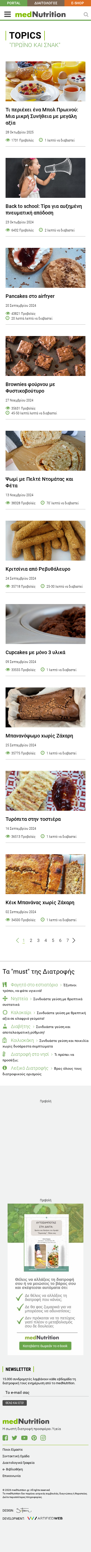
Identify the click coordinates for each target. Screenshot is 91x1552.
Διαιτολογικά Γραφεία (18, 1463)
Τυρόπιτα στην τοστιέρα (33, 819)
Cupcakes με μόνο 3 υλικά (35, 652)
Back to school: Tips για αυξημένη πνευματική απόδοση (44, 209)
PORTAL (13, 3)
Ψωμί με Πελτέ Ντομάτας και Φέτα (39, 482)
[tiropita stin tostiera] (45, 791)
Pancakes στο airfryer (30, 296)
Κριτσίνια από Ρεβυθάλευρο (38, 569)
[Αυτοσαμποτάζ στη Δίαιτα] (45, 1279)
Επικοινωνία (11, 1476)
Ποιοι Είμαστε (13, 1449)
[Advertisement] (45, 1150)
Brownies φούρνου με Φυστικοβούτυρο (30, 387)
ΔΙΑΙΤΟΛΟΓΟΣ (45, 3)
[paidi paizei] (45, 178)
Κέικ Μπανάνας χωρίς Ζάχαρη (40, 902)
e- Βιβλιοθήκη (13, 1469)
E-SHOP (77, 3)
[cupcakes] (45, 624)
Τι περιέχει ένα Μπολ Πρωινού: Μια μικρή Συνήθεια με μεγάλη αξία (42, 116)
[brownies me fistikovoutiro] (45, 356)
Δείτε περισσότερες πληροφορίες (22, 1497)
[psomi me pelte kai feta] (45, 451)
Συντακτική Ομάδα (16, 1456)
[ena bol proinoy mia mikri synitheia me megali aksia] (45, 81)
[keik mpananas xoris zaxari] (45, 874)
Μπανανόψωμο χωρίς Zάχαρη (39, 736)
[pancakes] (45, 268)
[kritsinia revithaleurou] (45, 541)
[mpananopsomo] (45, 707)
